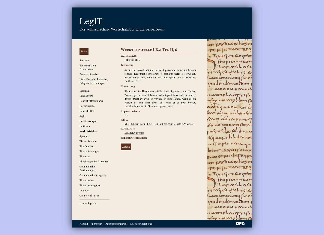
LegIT (91, 20)
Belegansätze (86, 95)
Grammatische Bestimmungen (87, 168)
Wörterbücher (87, 180)
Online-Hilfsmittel (89, 195)
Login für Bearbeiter (141, 223)
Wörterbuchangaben (90, 185)
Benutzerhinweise (89, 74)
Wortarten (85, 156)
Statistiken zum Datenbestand (88, 67)
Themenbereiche (88, 141)
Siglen (83, 116)
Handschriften (87, 111)
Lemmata (84, 90)
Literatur (84, 190)
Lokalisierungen (88, 121)
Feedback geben (88, 203)
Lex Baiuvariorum (134, 132)
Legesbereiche (87, 106)
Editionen (85, 126)
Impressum (96, 223)
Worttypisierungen (89, 151)
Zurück (126, 146)
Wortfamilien (87, 146)
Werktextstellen (88, 131)
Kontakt (84, 223)
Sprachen (84, 136)
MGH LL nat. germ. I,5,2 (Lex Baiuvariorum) (149, 124)
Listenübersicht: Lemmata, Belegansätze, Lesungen (94, 81)
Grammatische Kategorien (93, 175)
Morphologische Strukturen (94, 161)
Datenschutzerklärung (116, 223)
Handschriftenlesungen (92, 101)
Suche (84, 51)
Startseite (84, 60)
